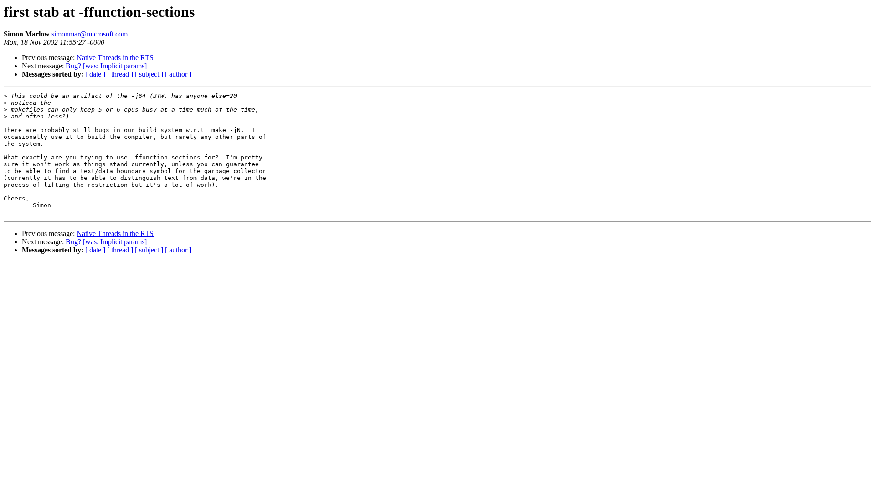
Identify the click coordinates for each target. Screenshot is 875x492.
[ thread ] (120, 74)
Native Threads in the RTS (115, 58)
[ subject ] (149, 74)
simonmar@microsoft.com (89, 34)
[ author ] (178, 74)
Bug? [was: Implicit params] (106, 66)
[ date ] (95, 74)
